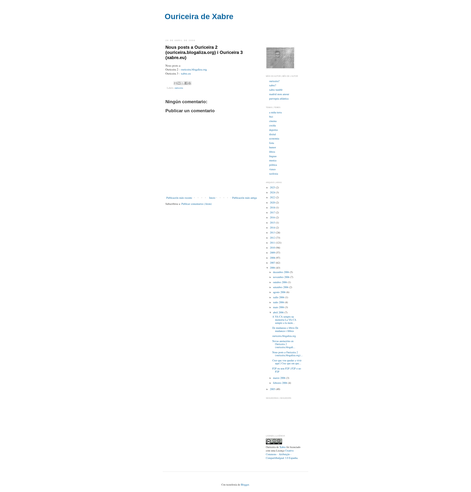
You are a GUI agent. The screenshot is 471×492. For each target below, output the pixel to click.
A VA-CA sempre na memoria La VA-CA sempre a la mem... (284, 320)
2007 (273, 262)
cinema (273, 121)
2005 (273, 389)
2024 (273, 192)
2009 (273, 252)
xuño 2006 (279, 302)
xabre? (272, 85)
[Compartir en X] (182, 83)
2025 (273, 187)
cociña (272, 125)
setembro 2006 (281, 287)
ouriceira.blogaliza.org (194, 69)
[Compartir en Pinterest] (189, 83)
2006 (273, 267)
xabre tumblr (276, 89)
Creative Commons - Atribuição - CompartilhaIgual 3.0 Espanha (282, 454)
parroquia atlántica (278, 98)
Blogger (245, 484)
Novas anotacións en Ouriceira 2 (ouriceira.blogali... (283, 344)
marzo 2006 (279, 378)
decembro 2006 (281, 272)
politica (273, 165)
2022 (273, 197)
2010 (273, 247)
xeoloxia (273, 173)
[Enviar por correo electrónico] (175, 83)
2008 (273, 257)
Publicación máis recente (179, 197)
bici (271, 116)
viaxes (272, 169)
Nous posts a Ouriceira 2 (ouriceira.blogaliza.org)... (287, 354)
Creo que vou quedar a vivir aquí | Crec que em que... (287, 362)
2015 (273, 222)
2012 (273, 237)
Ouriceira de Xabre (199, 16)
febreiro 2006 (280, 383)
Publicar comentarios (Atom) (196, 204)
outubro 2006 (280, 282)
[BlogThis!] (179, 83)
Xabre (282, 447)
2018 (273, 207)
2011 (273, 242)
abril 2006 (278, 312)
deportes (273, 130)
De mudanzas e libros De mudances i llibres (285, 329)
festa (271, 143)
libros (272, 151)
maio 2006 (279, 307)
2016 (273, 217)
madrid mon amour (279, 94)
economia (274, 138)
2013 (273, 232)
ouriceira (179, 87)
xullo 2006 (279, 297)
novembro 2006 (281, 277)
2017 (273, 212)
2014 (273, 227)
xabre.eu (186, 73)
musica (272, 160)
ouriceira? (274, 81)
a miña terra (275, 112)
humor (272, 147)
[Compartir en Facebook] (186, 83)
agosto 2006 (279, 292)
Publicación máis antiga (244, 197)
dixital (272, 134)
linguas (273, 156)
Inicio (212, 197)
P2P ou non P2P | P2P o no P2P (286, 370)
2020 (273, 202)
